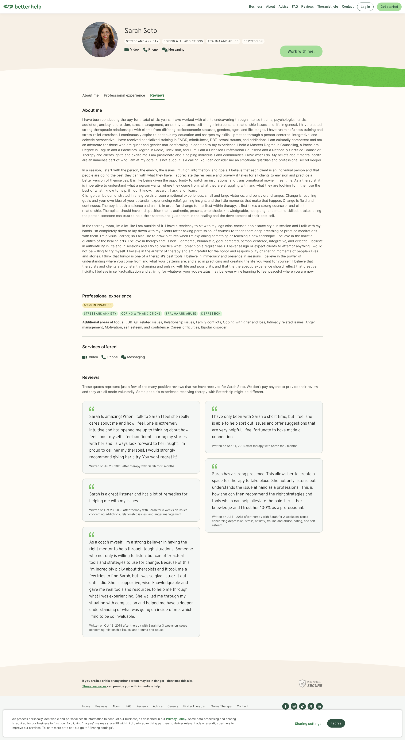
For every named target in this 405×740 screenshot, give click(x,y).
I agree (336, 723)
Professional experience (124, 95)
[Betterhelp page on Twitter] (310, 709)
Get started (389, 7)
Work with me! (301, 51)
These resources (94, 686)
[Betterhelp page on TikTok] (301, 709)
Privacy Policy (176, 719)
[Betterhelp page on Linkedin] (318, 709)
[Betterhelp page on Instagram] (293, 709)
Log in (365, 7)
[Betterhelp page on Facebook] (285, 709)
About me (90, 95)
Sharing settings (308, 723)
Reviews (157, 95)
